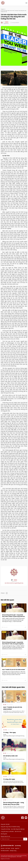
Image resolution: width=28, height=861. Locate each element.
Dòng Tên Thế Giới (5, 824)
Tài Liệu (12, 848)
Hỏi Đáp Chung (13, 850)
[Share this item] (25, 627)
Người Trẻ (17, 848)
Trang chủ (3, 9)
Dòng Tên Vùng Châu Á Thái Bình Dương (10, 826)
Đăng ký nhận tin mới (5, 836)
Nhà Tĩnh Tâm (18, 831)
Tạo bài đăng (18, 845)
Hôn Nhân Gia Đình (5, 850)
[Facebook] (22, 817)
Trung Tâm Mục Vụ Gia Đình (7, 831)
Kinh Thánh (7, 848)
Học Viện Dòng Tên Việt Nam (18, 829)
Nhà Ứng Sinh (4, 834)
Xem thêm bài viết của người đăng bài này (14, 583)
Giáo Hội (2, 848)
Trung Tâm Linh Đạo (5, 829)
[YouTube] (26, 817)
